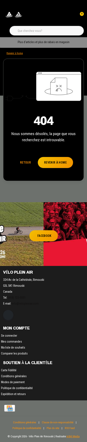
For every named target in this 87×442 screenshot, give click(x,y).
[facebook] (8, 315)
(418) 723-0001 (17, 297)
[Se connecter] (72, 16)
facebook (44, 235)
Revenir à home (55, 162)
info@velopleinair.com (25, 303)
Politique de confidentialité (26, 428)
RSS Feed (70, 428)
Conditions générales (24, 422)
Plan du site (53, 428)
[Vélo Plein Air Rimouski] (13, 17)
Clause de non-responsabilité (57, 422)
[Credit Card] (9, 408)
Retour (25, 162)
